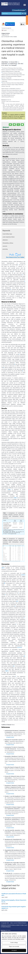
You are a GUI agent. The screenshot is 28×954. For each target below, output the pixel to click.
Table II (15, 497)
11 (24, 617)
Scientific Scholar (11, 925)
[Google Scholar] (10, 737)
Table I (10, 489)
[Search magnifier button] (25, 13)
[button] (25, 5)
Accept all (14, 950)
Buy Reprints (10, 24)
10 (3, 568)
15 (21, 647)
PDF (23, 24)
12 (17, 647)
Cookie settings (14, 942)
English (5, 30)
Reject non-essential (14, 946)
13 (18, 647)
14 (20, 647)
